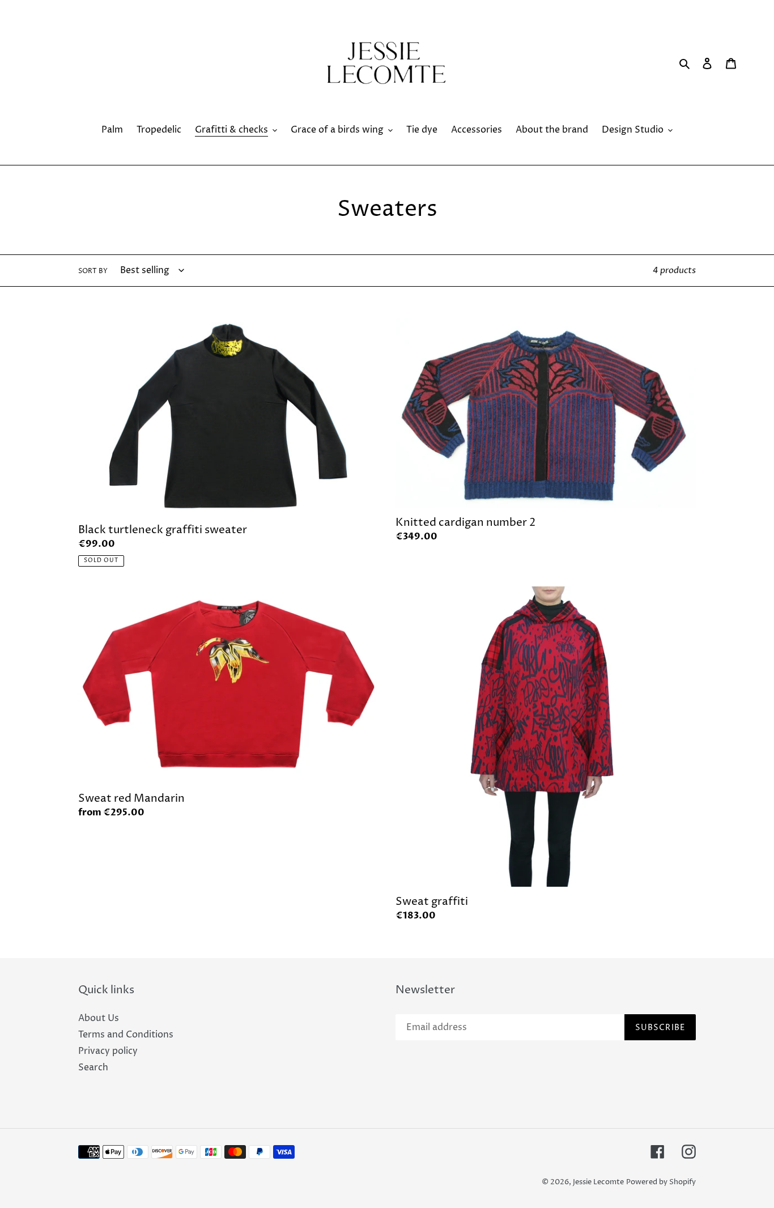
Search (93, 1067)
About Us (98, 1018)
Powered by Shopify (661, 1182)
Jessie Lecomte (598, 1182)
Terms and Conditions (125, 1034)
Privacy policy (108, 1051)
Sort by (93, 271)
